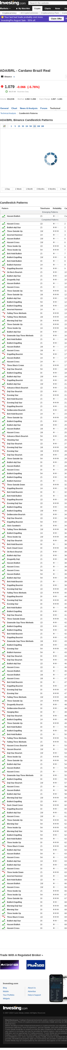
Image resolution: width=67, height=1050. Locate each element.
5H (30, 126)
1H (27, 126)
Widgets (6, 999)
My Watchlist (24, 8)
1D (34, 126)
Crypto (37, 8)
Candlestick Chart (4, 126)
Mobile (6, 991)
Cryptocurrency (9, 13)
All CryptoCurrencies (29, 13)
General (4, 108)
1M (42, 126)
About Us (32, 988)
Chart (14, 108)
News (57, 8)
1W (38, 126)
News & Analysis (29, 108)
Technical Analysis (8, 113)
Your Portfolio (8, 995)
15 (19, 126)
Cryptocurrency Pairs (50, 13)
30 (23, 126)
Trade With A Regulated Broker (20, 955)
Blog (5, 988)
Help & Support (34, 995)
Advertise (32, 991)
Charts (48, 8)
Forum (43, 108)
